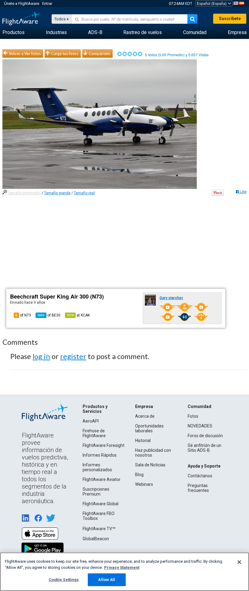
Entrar (47, 3)
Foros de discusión (205, 435)
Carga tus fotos (64, 53)
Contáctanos (200, 475)
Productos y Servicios (95, 409)
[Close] (239, 562)
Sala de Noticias (150, 464)
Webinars (144, 484)
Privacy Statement (121, 567)
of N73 (23, 315)
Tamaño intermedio (24, 193)
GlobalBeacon (96, 538)
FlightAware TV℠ (99, 528)
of (48, 315)
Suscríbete (230, 18)
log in (41, 356)
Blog (139, 474)
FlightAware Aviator (102, 479)
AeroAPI (91, 421)
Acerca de (145, 416)
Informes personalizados (97, 467)
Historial (143, 440)
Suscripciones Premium (96, 491)
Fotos (193, 416)
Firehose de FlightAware (94, 433)
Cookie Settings (64, 579)
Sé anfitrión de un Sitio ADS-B (204, 448)
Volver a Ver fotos (25, 53)
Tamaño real (84, 193)
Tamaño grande (57, 193)
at (78, 315)
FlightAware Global (100, 503)
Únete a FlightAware (21, 3)
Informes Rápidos (100, 455)
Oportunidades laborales (149, 428)
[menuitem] (13, 32)
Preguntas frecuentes (198, 488)
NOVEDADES (200, 425)
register (73, 356)
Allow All (106, 579)
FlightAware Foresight (103, 445)
